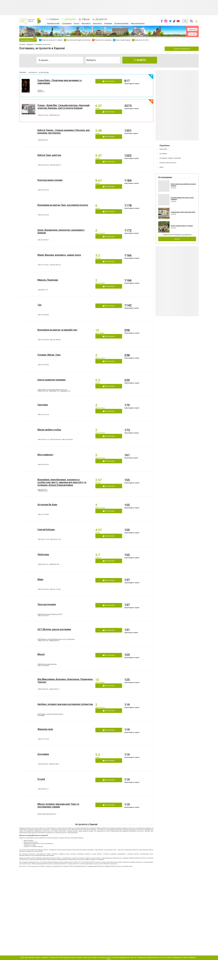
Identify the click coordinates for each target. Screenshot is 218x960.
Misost (41, 654)
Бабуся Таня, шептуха (49, 155)
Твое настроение (46, 604)
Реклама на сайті (53, 23)
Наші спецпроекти (137, 23)
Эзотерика (43, 754)
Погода (76, 23)
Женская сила (45, 729)
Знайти (141, 60)
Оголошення (66, 23)
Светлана (42, 404)
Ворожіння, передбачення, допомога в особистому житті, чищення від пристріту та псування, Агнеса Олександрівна (61, 482)
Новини (54, 19)
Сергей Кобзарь (46, 529)
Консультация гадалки (49, 180)
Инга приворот (45, 454)
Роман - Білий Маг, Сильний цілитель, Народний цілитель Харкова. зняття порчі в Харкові (63, 106)
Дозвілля (101, 19)
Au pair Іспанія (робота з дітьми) (182, 226)
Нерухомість (86, 23)
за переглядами (43, 72)
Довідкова (108, 23)
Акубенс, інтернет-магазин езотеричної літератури (65, 704)
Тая (39, 304)
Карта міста (97, 23)
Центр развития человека (51, 379)
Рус (185, 21)
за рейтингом (32, 72)
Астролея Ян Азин (47, 504)
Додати (177, 239)
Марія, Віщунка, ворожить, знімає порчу (59, 255)
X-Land (41, 779)
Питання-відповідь (121, 23)
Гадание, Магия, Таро (49, 354)
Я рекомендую (109, 81)
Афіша (86, 19)
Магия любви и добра (49, 429)
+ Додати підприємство (181, 49)
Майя (40, 579)
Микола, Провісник (47, 280)
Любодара (43, 554)
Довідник (70, 19)
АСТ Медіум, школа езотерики (54, 629)
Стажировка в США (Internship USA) (183, 212)
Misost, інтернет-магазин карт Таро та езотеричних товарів (58, 805)
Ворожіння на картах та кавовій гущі (57, 329)
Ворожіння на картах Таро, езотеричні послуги (62, 205)
